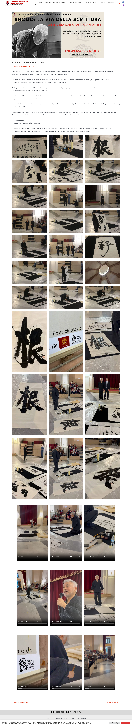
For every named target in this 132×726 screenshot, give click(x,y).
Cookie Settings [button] (114, 723)
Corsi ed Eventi (91, 2)
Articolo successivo (112, 702)
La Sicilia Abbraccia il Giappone (56, 2)
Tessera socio (39, 5)
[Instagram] (124, 5)
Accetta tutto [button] (125, 723)
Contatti (111, 2)
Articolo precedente (20, 702)
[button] (82, 2)
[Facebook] (123, 2)
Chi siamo (38, 2)
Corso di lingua (75, 2)
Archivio (102, 2)
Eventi (15, 66)
